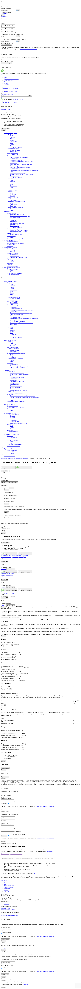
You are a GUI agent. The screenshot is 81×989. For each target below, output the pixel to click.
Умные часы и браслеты (13, 148)
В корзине (3, 569)
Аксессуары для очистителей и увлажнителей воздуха (24, 397)
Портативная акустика (13, 197)
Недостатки (17, 831)
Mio (11, 271)
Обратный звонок (5, 128)
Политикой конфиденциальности (45, 806)
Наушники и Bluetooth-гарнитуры (19, 157)
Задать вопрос (4, 776)
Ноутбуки (9, 259)
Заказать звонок (5, 939)
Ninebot (12, 453)
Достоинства (17, 828)
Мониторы (10, 264)
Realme (12, 140)
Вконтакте (6, 904)
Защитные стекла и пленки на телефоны (21, 164)
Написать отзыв (5, 768)
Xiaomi (12, 138)
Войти (2, 15)
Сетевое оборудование (13, 249)
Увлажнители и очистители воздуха (20, 216)
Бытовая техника (11, 213)
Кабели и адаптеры (15, 168)
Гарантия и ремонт (9, 80)
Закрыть (6, 489)
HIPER (12, 451)
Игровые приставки (12, 241)
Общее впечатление (19, 834)
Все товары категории (16, 147)
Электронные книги (12, 153)
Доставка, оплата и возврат (11, 79)
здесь (34, 873)
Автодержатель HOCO (7, 575)
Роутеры (12, 250)
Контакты (6, 84)
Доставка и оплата (9, 885)
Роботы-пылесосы (15, 217)
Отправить (3, 803)
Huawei (12, 144)
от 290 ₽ (12, 488)
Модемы (12, 251)
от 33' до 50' (13, 194)
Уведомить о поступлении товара (9, 482)
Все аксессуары (5, 542)
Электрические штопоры (17, 223)
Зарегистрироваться (6, 44)
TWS (11, 203)
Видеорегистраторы (12, 269)
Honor (11, 143)
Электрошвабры (14, 226)
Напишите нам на (8, 909)
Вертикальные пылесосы (17, 214)
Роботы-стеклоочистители (17, 218)
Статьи (6, 83)
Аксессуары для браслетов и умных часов (21, 174)
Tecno (11, 145)
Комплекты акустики (12, 347)
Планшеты (10, 178)
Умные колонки (14, 198)
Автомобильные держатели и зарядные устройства (24, 170)
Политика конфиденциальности (9, 915)
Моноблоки (10, 263)
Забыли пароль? (5, 13)
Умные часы (13, 151)
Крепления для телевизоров (17, 367)
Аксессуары (10, 156)
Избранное (15, 88)
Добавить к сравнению (26, 468)
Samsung (12, 137)
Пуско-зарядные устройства (14, 273)
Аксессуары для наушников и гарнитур (20, 366)
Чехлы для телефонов (16, 160)
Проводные (13, 206)
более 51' (12, 196)
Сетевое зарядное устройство (8, 593)
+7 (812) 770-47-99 (18, 99)
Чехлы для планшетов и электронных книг (21, 161)
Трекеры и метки (14, 176)
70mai (11, 270)
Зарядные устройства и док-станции (20, 167)
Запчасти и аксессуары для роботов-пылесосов (22, 396)
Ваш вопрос (17, 802)
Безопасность (10, 233)
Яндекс (12, 210)
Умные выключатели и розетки (18, 231)
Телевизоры (10, 191)
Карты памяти (14, 158)
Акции (6, 77)
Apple (11, 135)
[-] (8, 474)
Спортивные (13, 204)
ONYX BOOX (14, 154)
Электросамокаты (12, 450)
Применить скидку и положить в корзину (12, 854)
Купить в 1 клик (11, 569)
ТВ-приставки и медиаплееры (15, 207)
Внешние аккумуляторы (16, 166)
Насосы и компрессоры (13, 274)
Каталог (3, 130)
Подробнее (50, 851)
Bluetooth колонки (15, 200)
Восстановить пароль (6, 63)
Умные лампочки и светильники (19, 230)
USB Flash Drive (14, 256)
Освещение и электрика (13, 228)
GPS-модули (13, 437)
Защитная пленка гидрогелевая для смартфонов (13, 557)
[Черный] (3, 474)
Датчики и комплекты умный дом (16, 238)
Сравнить (6, 88)
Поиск (30, 95)
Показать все (13, 141)
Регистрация (4, 16)
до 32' (11, 193)
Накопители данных (12, 253)
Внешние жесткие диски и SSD (18, 257)
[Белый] (5, 474)
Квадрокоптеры (11, 244)
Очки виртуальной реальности (15, 243)
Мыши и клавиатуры (12, 266)
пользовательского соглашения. (28, 49)
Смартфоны (10, 134)
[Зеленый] (7, 474)
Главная (6, 883)
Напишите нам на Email (10, 91)
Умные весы (13, 221)
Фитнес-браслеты (15, 150)
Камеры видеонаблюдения (17, 234)
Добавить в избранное (9, 468)
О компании (7, 82)
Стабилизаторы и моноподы (17, 173)
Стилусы (12, 171)
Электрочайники (14, 224)
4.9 (1, 97)
